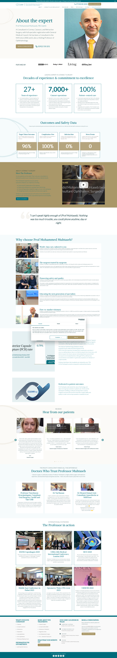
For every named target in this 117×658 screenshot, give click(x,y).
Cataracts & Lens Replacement (52, 7)
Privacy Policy (59, 653)
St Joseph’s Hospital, (65, 635)
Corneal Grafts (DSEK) (43, 626)
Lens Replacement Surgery (44, 634)
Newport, (77, 635)
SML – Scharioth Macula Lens (45, 636)
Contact (87, 7)
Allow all (76, 337)
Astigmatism (19, 631)
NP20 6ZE (63, 636)
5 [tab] (62, 461)
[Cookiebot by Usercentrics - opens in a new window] (79, 320)
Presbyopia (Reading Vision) (23, 639)
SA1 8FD (63, 643)
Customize (57, 337)
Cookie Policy (64, 653)
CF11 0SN (73, 625)
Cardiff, (69, 625)
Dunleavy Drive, (65, 625)
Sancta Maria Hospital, (66, 641)
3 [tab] (58, 461)
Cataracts (19, 624)
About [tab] (76, 323)
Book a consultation (94, 4)
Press (72, 7)
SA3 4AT (71, 630)
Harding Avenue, (72, 635)
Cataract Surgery (42, 624)
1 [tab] (54, 461)
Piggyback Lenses (42, 631)
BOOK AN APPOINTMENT (88, 633)
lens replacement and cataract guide (60, 1)
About (40, 7)
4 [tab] (60, 461)
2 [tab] (56, 461)
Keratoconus (19, 629)
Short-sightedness (21, 636)
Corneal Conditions (21, 626)
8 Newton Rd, (64, 630)
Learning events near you (22, 646)
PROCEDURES (65, 7)
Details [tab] (58, 323)
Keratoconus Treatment (44, 629)
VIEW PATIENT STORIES (44, 645)
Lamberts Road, (73, 641)
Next (102, 439)
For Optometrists (96, 7)
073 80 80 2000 (82, 4)
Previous (15, 439)
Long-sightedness (20, 634)
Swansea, (68, 630)
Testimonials (79, 7)
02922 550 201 (44, 46)
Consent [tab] (40, 323)
